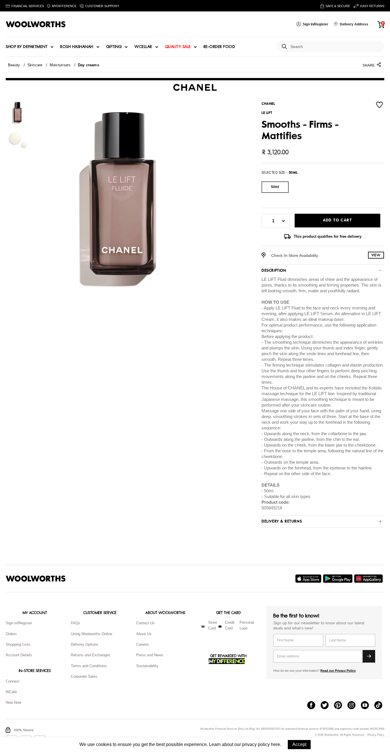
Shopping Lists (18, 644)
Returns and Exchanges (90, 655)
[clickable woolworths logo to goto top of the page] (36, 578)
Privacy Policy (375, 735)
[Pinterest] (340, 705)
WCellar (143, 47)
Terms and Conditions (89, 666)
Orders (11, 634)
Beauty (14, 65)
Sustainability (147, 666)
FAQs (75, 623)
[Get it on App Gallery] (369, 578)
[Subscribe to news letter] (369, 656)
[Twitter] (327, 705)
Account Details (19, 655)
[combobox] (335, 47)
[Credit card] (220, 626)
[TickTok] (381, 705)
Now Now (13, 702)
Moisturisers (60, 65)
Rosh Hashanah (76, 47)
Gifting (114, 47)
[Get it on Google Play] (338, 578)
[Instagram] (354, 705)
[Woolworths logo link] (36, 24)
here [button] (275, 744)
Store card (212, 625)
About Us (144, 634)
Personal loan (247, 625)
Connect (12, 681)
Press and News (149, 655)
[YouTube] (367, 705)
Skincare (35, 65)
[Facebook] (314, 705)
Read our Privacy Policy (338, 670)
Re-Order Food (219, 47)
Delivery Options (84, 644)
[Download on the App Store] (309, 578)
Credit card (230, 625)
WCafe (11, 692)
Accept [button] (299, 744)
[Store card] (203, 626)
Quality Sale (178, 47)
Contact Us (145, 623)
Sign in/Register (19, 623)
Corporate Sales (84, 676)
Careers (142, 644)
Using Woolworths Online (91, 634)
